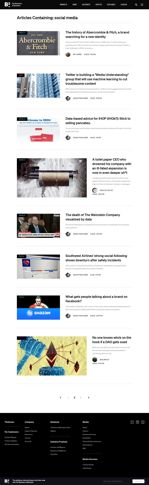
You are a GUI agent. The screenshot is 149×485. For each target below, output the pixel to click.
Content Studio (88, 465)
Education (54, 454)
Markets (63, 4)
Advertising (87, 468)
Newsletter (87, 438)
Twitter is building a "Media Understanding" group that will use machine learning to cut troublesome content (97, 79)
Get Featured (87, 445)
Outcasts (86, 4)
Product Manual (10, 437)
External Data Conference (92, 441)
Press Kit (28, 441)
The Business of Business (13, 4)
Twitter (142, 422)
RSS (84, 448)
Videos (124, 4)
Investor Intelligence (57, 447)
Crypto (99, 4)
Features (111, 4)
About (27, 427)
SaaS (75, 4)
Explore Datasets (31, 431)
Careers (27, 438)
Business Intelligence (58, 451)
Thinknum (9, 422)
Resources (29, 434)
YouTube (132, 422)
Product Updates (11, 441)
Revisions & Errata (89, 434)
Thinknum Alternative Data (60, 427)
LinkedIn (137, 422)
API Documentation (12, 444)
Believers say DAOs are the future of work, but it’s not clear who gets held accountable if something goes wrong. (111, 350)
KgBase (53, 431)
